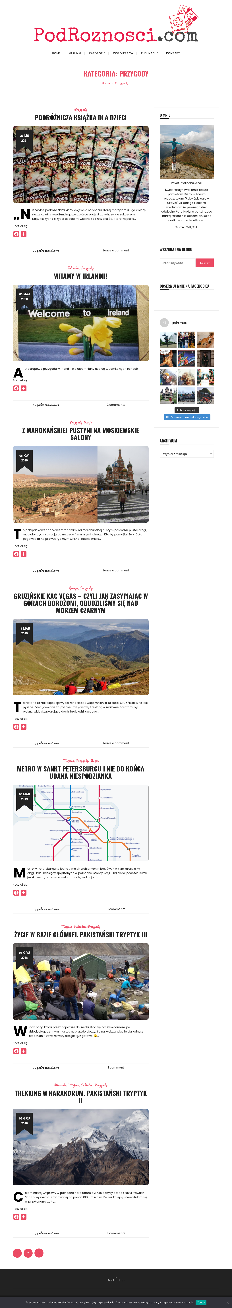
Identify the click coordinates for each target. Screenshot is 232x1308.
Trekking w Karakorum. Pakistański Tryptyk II (81, 1096)
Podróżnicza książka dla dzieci (81, 117)
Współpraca (123, 53)
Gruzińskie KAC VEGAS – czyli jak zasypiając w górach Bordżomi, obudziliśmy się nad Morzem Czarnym (80, 603)
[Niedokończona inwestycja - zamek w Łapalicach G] (168, 395)
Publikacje (149, 53)
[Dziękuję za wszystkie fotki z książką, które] (205, 377)
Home (56, 53)
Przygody (80, 109)
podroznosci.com (48, 250)
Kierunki (75, 53)
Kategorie (97, 53)
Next (39, 1253)
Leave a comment (116, 250)
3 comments (116, 909)
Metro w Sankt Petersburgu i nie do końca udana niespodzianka (80, 772)
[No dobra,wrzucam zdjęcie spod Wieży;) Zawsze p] (186, 377)
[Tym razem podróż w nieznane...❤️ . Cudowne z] (205, 358)
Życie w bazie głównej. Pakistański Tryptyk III (80, 934)
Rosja (88, 422)
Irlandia (73, 268)
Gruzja (73, 588)
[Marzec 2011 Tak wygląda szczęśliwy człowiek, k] (168, 340)
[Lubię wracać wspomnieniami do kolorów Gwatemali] (186, 358)
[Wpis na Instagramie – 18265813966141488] (168, 377)
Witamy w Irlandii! (80, 276)
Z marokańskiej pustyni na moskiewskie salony (80, 433)
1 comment (116, 1067)
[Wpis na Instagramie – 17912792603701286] (168, 358)
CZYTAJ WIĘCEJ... (187, 227)
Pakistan (80, 926)
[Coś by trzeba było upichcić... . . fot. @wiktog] (205, 340)
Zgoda (201, 1302)
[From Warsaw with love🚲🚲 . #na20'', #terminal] (186, 395)
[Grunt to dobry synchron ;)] (186, 340)
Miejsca (68, 760)
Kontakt (173, 53)
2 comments (116, 405)
